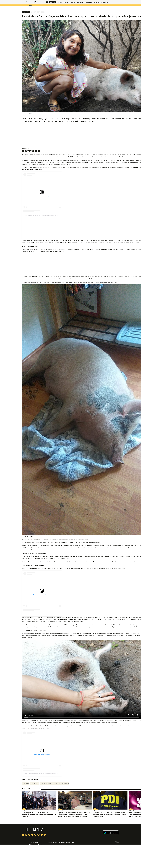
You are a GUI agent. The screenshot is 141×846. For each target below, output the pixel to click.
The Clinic (47, 2)
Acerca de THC (34, 842)
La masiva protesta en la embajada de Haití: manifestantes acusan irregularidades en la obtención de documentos (39, 814)
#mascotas (56, 783)
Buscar (113, 2)
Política (59, 2)
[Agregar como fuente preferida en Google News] (111, 834)
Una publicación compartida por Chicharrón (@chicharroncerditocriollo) (41, 215)
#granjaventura (45, 783)
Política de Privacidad (34, 845)
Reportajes (104, 2)
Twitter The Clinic (23, 835)
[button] (23, 151)
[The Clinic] (32, 2)
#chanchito (34, 783)
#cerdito (26, 783)
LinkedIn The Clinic (38, 835)
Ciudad (73, 2)
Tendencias (80, 2)
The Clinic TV (35, 835)
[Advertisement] (42, 226)
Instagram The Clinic (29, 835)
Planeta (26, 12)
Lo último (52, 2)
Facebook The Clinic (26, 835)
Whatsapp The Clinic (32, 835)
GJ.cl (117, 842)
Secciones (118, 2)
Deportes (97, 2)
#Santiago (65, 783)
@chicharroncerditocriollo (36, 633)
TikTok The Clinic (42, 835)
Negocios (66, 2)
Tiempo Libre (88, 2)
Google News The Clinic (45, 835)
